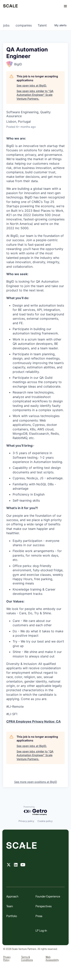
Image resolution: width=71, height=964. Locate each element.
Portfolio (11, 916)
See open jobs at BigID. (32, 85)
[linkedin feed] (15, 865)
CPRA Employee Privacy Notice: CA (33, 721)
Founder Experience (48, 896)
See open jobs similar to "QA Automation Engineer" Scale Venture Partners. (35, 94)
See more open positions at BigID (35, 781)
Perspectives (43, 906)
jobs (6, 25)
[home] (10, 6)
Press (39, 916)
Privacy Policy (7, 958)
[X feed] (8, 865)
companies (24, 25)
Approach (12, 896)
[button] (64, 6)
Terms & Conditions (27, 958)
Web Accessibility (52, 958)
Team (9, 906)
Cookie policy (45, 821)
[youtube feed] (23, 865)
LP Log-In (41, 930)
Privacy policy (26, 821)
